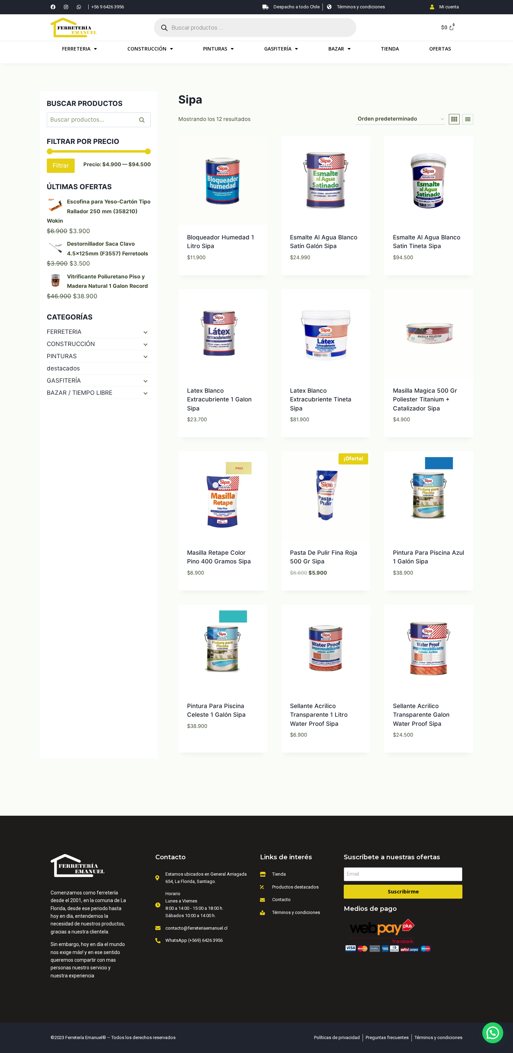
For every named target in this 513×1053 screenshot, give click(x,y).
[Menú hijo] (145, 332)
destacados (63, 368)
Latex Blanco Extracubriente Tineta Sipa (320, 399)
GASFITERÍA (277, 48)
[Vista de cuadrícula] (454, 119)
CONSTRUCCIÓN (146, 48)
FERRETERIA (76, 48)
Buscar (144, 119)
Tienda (390, 48)
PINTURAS (215, 48)
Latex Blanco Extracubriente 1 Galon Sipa (219, 399)
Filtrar (61, 165)
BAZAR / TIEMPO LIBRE (79, 392)
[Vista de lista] (467, 119)
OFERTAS (440, 48)
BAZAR (336, 48)
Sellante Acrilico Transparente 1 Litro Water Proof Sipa (319, 714)
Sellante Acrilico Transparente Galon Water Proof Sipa (421, 714)
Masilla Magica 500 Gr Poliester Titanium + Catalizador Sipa (425, 399)
